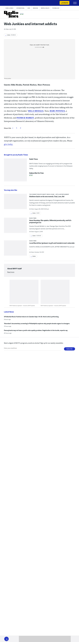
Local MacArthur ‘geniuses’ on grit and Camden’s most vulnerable (52, 243)
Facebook (13, 128)
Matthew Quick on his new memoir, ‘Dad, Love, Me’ (47, 196)
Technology (55, 8)
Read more (10, 272)
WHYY (7, 3)
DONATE (65, 3)
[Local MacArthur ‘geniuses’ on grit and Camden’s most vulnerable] (15, 251)
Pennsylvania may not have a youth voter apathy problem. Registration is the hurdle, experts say (36, 330)
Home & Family (9, 8)
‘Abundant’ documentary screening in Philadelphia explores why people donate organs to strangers (37, 323)
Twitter (16, 128)
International (20, 8)
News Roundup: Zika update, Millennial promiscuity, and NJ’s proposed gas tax (50, 221)
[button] (6, 639)
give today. (8, 144)
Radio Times (33, 159)
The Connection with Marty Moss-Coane (41, 194)
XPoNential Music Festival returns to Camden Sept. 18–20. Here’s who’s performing (31, 317)
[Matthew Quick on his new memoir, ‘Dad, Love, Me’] (15, 203)
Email (20, 128)
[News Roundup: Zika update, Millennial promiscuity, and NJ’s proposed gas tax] (15, 229)
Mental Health (45, 8)
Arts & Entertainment (62, 194)
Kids (29, 8)
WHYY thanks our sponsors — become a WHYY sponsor (22, 305)
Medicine (35, 8)
